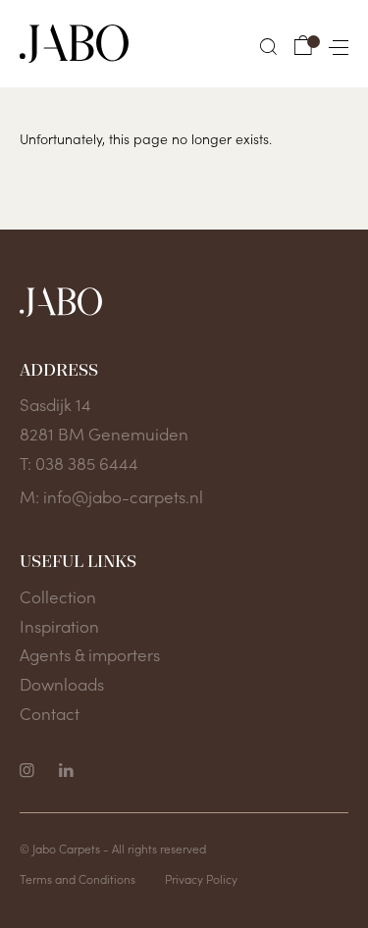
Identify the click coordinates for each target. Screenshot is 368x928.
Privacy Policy (201, 878)
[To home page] (74, 44)
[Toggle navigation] (334, 43)
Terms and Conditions (77, 878)
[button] (269, 46)
